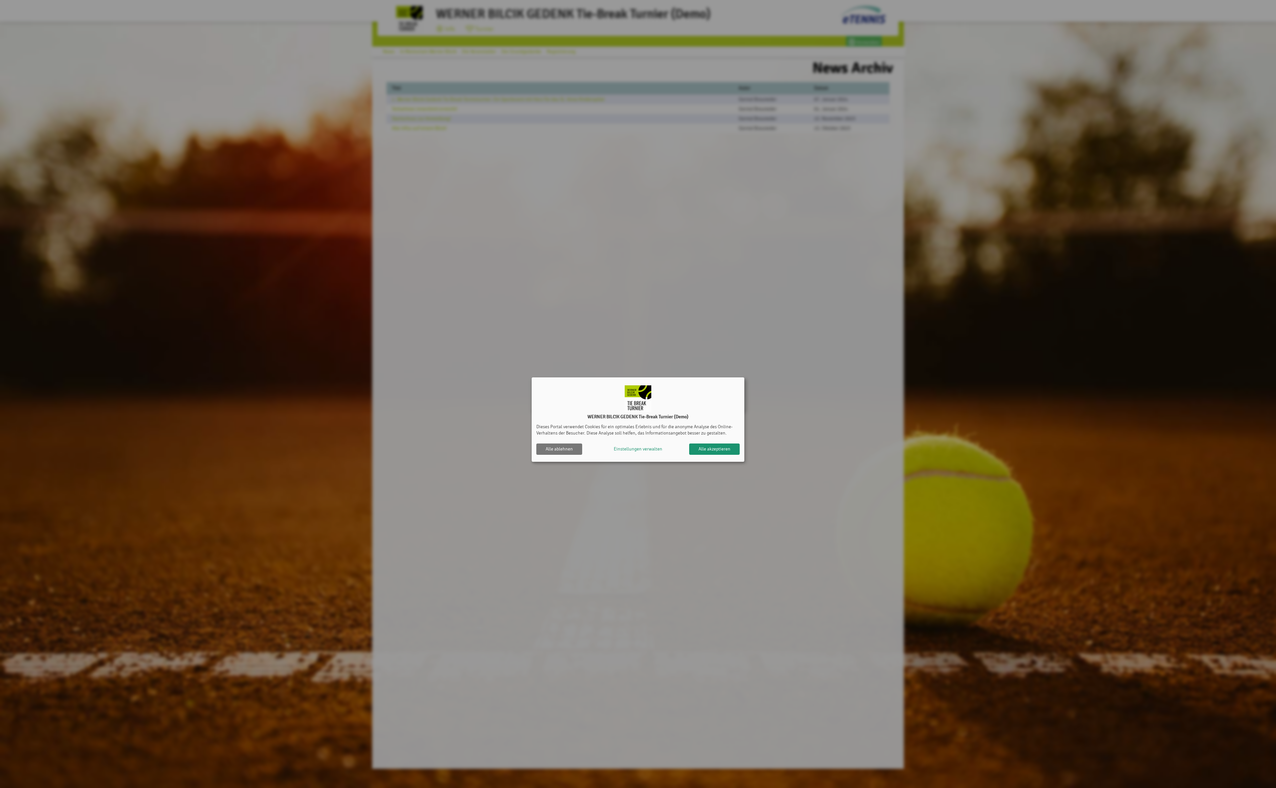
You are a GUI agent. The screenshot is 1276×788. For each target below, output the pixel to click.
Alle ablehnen (559, 448)
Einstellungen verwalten (638, 448)
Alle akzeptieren (714, 448)
